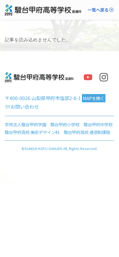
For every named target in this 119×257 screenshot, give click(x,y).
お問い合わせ (25, 106)
